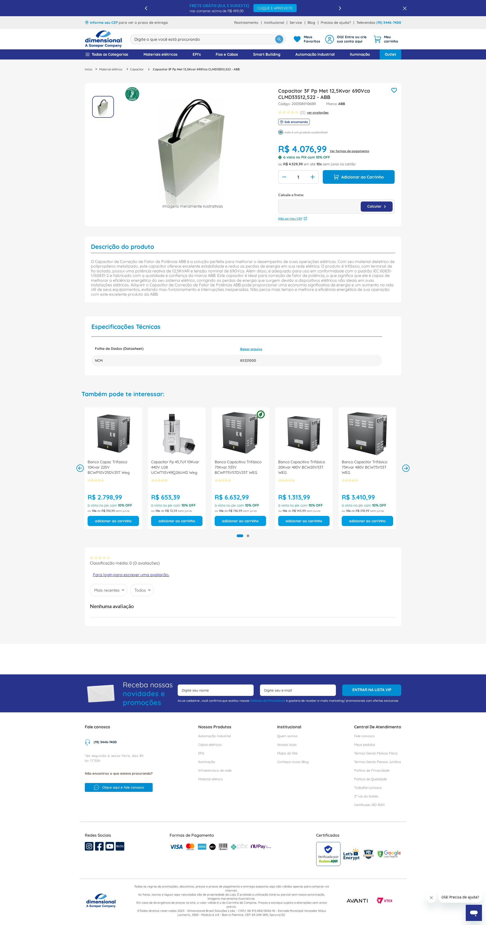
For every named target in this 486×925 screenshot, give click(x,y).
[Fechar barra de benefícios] (403, 8)
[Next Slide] (339, 8)
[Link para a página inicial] (88, 69)
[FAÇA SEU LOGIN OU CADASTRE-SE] (346, 39)
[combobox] (208, 39)
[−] (284, 177)
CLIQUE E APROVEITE (275, 8)
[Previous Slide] (146, 8)
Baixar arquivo (251, 349)
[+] (313, 177)
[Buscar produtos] (279, 39)
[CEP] (336, 203)
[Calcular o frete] (377, 207)
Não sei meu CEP (290, 218)
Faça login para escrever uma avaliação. (131, 574)
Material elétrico (110, 69)
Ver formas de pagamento (349, 151)
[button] (240, 535)
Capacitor (137, 69)
